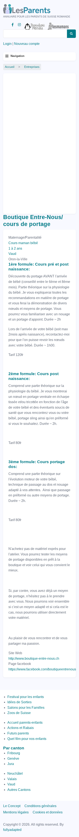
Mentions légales (16, 812)
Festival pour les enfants (25, 697)
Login (7, 43)
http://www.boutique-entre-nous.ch (33, 658)
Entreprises (31, 66)
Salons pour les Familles (25, 707)
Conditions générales (40, 806)
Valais (12, 779)
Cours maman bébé (23, 243)
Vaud (12, 253)
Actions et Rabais (20, 728)
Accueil (9, 66)
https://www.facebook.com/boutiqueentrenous (42, 669)
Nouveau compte (27, 43)
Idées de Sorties (19, 702)
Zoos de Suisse (19, 713)
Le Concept (11, 806)
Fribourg (13, 753)
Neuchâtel (15, 773)
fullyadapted (12, 830)
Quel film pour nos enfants (26, 739)
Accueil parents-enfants (25, 722)
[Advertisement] (23, 142)
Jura (10, 764)
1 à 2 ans (15, 248)
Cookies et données (48, 812)
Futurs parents (18, 733)
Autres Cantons (19, 790)
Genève (13, 758)
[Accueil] (32, 9)
